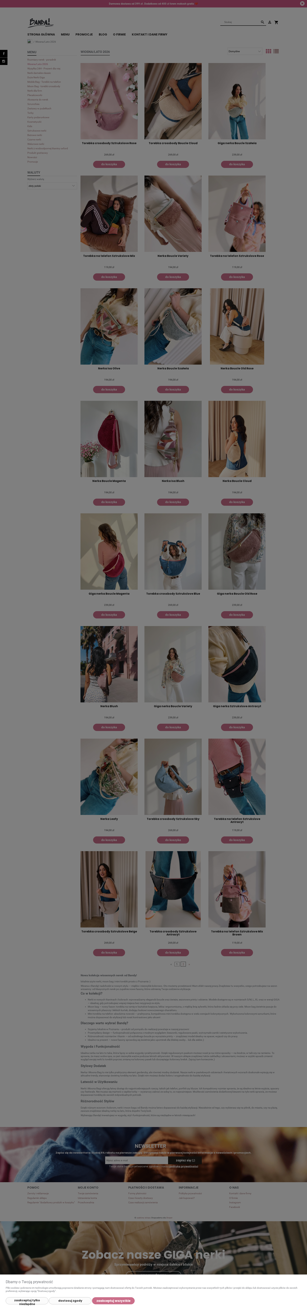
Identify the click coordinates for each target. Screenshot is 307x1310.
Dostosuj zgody (70, 1301)
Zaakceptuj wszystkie (113, 1301)
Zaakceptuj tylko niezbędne (27, 1301)
